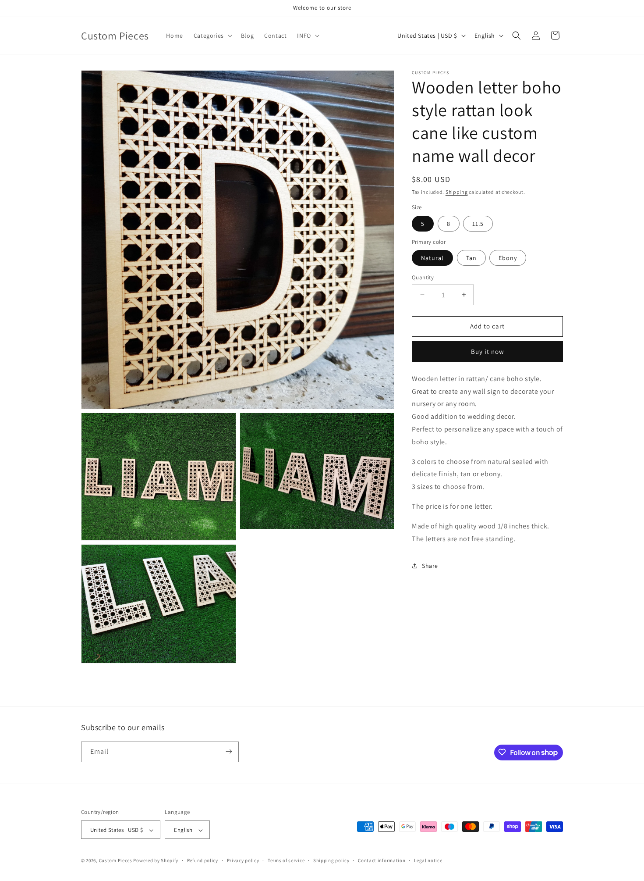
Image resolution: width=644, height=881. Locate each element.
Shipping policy (331, 860)
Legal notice (428, 860)
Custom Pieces (115, 861)
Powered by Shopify (155, 861)
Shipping (457, 192)
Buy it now (487, 351)
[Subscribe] (228, 751)
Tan (471, 258)
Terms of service (286, 860)
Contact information (381, 860)
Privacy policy (243, 860)
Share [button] (430, 566)
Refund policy (202, 860)
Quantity (423, 277)
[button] (212, 35)
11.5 (478, 224)
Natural (432, 258)
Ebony (508, 258)
